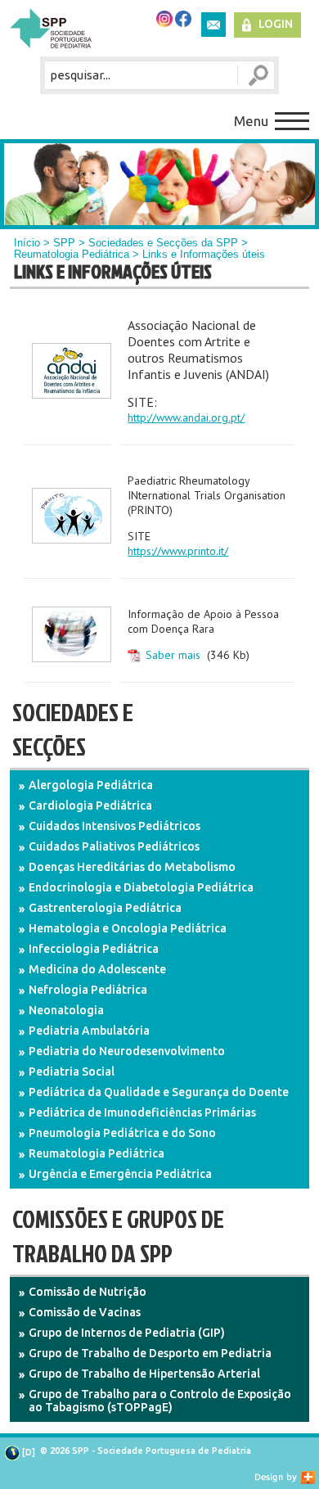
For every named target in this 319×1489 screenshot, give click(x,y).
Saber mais (173, 654)
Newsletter (213, 24)
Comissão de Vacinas (85, 1312)
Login (275, 23)
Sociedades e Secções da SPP (163, 243)
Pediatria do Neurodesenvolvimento (127, 1051)
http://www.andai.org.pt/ (186, 417)
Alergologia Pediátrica (91, 785)
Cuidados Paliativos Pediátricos (114, 846)
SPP (64, 243)
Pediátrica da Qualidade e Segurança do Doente (159, 1092)
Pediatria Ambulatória (89, 1030)
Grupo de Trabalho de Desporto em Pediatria (150, 1353)
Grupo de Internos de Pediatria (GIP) (127, 1332)
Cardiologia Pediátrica (90, 805)
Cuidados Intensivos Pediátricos (114, 825)
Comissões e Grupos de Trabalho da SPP (118, 1236)
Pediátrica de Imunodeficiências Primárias (142, 1112)
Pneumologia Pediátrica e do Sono (122, 1132)
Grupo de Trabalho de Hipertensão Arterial (144, 1373)
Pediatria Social (72, 1071)
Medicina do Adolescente (97, 969)
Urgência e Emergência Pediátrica (120, 1173)
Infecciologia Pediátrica (94, 948)
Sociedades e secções (72, 729)
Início (27, 243)
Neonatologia (66, 1010)
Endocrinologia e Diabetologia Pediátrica (141, 887)
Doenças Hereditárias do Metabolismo (132, 866)
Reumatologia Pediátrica (71, 254)
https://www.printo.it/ (178, 551)
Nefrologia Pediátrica (88, 989)
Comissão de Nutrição (87, 1291)
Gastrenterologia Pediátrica (105, 907)
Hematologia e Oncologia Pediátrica (128, 928)
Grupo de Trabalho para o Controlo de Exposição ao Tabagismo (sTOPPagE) (160, 1400)
